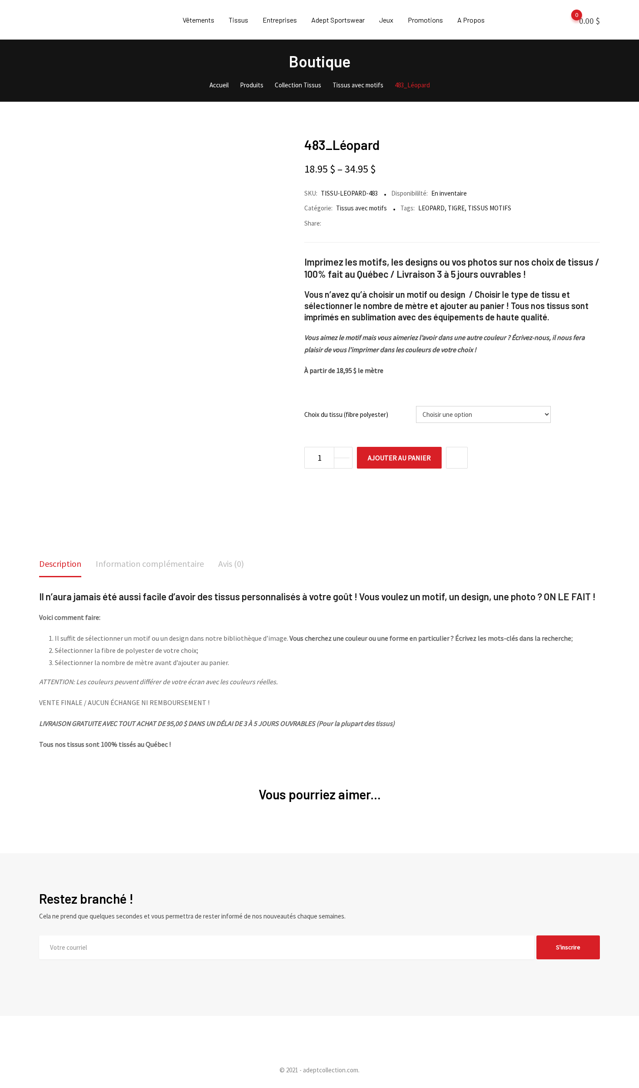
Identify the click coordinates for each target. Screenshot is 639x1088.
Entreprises (280, 20)
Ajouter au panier (399, 457)
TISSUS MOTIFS (489, 208)
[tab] (60, 564)
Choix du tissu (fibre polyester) (346, 414)
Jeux (386, 20)
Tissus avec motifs (361, 208)
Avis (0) (231, 563)
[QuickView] (457, 458)
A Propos (471, 20)
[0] (568, 20)
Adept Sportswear (338, 20)
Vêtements (198, 20)
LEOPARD (431, 208)
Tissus (238, 20)
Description (60, 563)
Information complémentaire (150, 563)
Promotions (425, 20)
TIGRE (456, 208)
